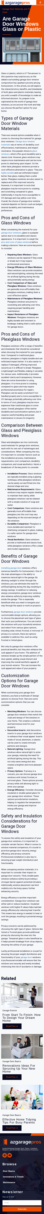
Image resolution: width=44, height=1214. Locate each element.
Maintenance (9, 1182)
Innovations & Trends (13, 1177)
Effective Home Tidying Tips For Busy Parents (19, 1121)
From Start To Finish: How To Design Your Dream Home (21, 1017)
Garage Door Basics (11, 1061)
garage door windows (11, 233)
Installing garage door (11, 568)
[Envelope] (9, 1155)
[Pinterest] (4, 1155)
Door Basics (9, 1171)
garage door (26, 957)
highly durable (7, 173)
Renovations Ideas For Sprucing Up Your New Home (18, 1068)
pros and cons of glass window (15, 242)
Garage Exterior (9, 1010)
